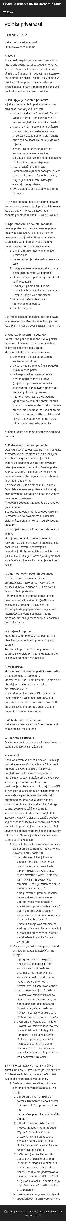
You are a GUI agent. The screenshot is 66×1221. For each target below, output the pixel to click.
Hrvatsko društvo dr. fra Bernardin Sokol (32, 4)
